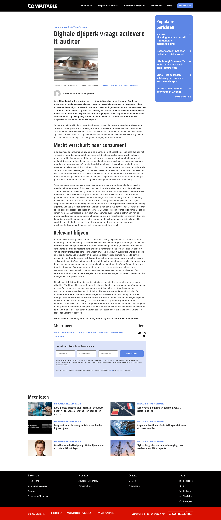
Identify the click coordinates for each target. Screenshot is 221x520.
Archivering (68, 332)
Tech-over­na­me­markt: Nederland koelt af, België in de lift (159, 409)
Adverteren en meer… (88, 481)
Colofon (32, 491)
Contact (132, 481)
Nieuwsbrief (134, 486)
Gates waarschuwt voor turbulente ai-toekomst (171, 52)
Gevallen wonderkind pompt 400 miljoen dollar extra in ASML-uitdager (79, 446)
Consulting (91, 332)
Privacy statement (105, 513)
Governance (117, 332)
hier (111, 370)
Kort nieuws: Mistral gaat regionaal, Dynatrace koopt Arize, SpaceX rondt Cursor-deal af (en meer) (78, 411)
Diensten (103, 332)
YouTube (187, 496)
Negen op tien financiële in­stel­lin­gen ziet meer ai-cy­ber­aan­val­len (161, 426)
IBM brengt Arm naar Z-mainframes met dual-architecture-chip (171, 64)
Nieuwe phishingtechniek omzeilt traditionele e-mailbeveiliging (172, 39)
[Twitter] (144, 335)
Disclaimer (56, 513)
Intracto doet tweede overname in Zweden (169, 90)
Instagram (188, 501)
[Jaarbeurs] (179, 514)
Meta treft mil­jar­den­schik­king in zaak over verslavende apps (170, 78)
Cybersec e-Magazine (38, 496)
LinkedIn (187, 491)
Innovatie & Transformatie (74, 27)
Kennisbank (33, 481)
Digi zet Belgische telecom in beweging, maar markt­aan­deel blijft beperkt (160, 446)
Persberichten (85, 486)
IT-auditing (59, 336)
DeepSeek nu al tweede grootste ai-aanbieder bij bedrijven (78, 426)
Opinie (105, 85)
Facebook (188, 481)
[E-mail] (139, 332)
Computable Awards (37, 486)
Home (56, 27)
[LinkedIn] (144, 332)
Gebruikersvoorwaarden (79, 513)
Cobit (79, 332)
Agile (56, 332)
